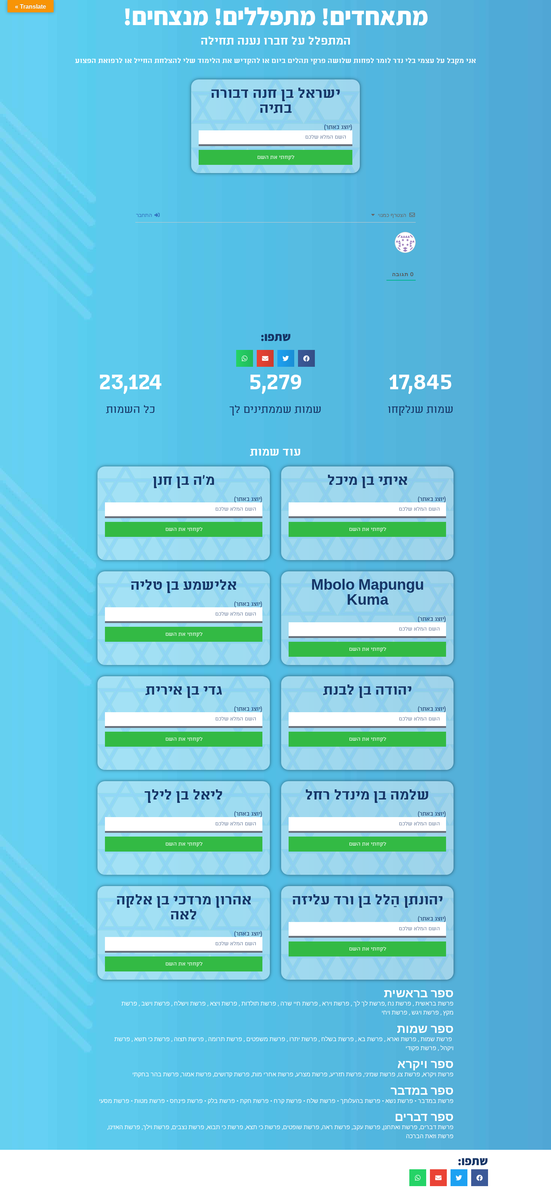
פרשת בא (370, 1039)
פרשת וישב (155, 1003)
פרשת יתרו (303, 1039)
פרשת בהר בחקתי (155, 1074)
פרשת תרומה (225, 1039)
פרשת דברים (437, 1127)
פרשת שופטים (301, 1127)
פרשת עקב (366, 1127)
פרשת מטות (149, 1100)
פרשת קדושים (232, 1074)
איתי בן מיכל (367, 481)
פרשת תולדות (258, 1003)
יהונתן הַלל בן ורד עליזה (367, 901)
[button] (306, 358)
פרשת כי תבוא (225, 1127)
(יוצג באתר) (338, 127)
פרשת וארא (401, 1039)
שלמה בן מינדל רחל (367, 796)
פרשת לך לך (369, 1003)
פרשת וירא (335, 1003)
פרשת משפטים (265, 1039)
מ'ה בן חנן (184, 481)
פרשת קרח (288, 1100)
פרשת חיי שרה (299, 1003)
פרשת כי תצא (263, 1127)
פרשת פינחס (186, 1100)
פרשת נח (399, 1003)
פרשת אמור (196, 1074)
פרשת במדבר (436, 1100)
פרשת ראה (336, 1127)
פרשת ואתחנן (400, 1127)
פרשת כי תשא (152, 1039)
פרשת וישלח (190, 1003)
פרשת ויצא (223, 1003)
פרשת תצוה (189, 1039)
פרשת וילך (156, 1127)
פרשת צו (409, 1074)
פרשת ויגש (425, 1012)
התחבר (145, 215)
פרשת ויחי (394, 1012)
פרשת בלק (221, 1100)
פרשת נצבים (188, 1127)
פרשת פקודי (421, 1048)
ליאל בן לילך (183, 796)
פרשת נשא (399, 1100)
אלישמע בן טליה (183, 586)
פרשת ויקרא (438, 1074)
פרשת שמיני (379, 1074)
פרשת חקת (254, 1100)
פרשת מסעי (114, 1100)
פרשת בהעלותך (360, 1100)
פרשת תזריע (346, 1074)
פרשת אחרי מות (272, 1074)
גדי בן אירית (183, 691)
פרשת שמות (436, 1039)
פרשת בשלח (337, 1039)
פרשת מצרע (312, 1074)
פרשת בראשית (434, 1003)
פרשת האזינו (124, 1127)
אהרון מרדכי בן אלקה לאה (184, 908)
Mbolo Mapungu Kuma (367, 594)
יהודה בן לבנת (367, 691)
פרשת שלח (321, 1100)
